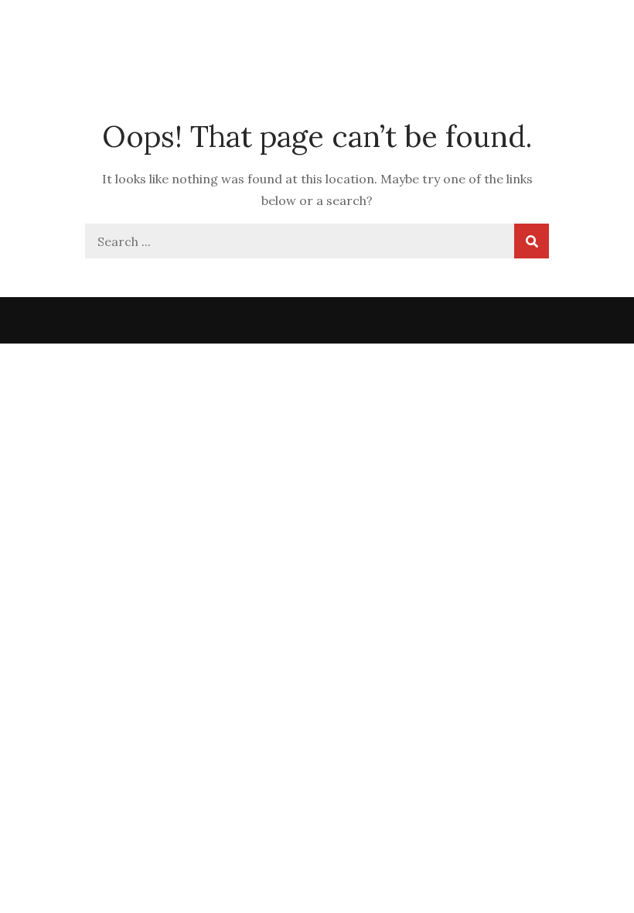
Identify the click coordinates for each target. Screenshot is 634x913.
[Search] (531, 241)
